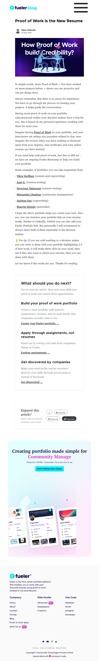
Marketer (69, 603)
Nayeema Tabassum (29, 188)
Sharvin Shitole (26, 206)
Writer (68, 607)
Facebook (54, 418)
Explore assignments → (35, 352)
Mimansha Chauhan (29, 194)
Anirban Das (24, 200)
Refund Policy (61, 647)
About (12, 607)
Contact (13, 611)
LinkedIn (61, 412)
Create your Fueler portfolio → (40, 323)
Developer (70, 615)
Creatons (41, 611)
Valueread (44, 603)
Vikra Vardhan (25, 175)
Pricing (13, 615)
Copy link (70, 418)
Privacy (35, 647)
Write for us (18, 627)
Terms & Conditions (47, 647)
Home (12, 603)
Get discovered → (32, 381)
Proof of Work (42, 132)
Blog (12, 619)
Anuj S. (21, 182)
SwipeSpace (43, 607)
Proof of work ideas (19, 623)
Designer (69, 611)
